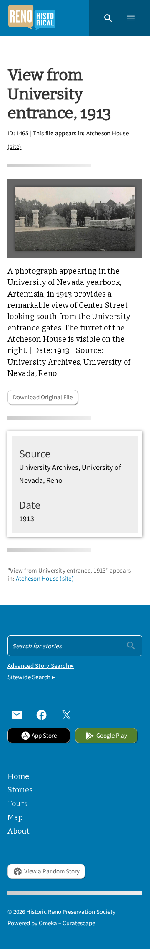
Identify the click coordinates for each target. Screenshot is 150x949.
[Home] (31, 18)
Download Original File (42, 397)
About (19, 831)
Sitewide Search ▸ (31, 677)
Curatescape (78, 923)
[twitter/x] (66, 714)
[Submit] (131, 645)
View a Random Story (52, 871)
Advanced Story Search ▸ (41, 666)
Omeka (48, 923)
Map (15, 817)
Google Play (111, 735)
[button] (108, 17)
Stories (20, 789)
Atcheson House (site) (45, 578)
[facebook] (41, 714)
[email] (17, 714)
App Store (44, 735)
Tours (18, 803)
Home (18, 776)
